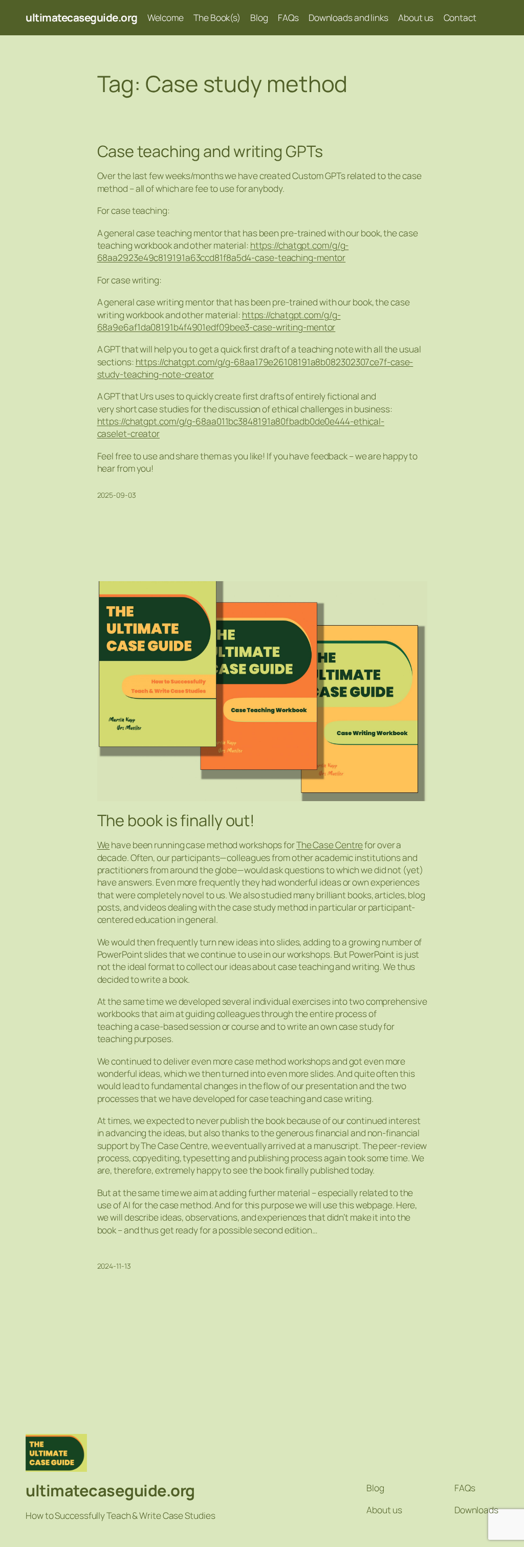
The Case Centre (329, 844)
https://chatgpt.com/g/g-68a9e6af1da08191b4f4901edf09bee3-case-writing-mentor (219, 320)
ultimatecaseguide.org (82, 17)
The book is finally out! (176, 820)
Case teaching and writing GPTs (210, 151)
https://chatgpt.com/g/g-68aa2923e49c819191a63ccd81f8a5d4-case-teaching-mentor (223, 251)
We (103, 844)
